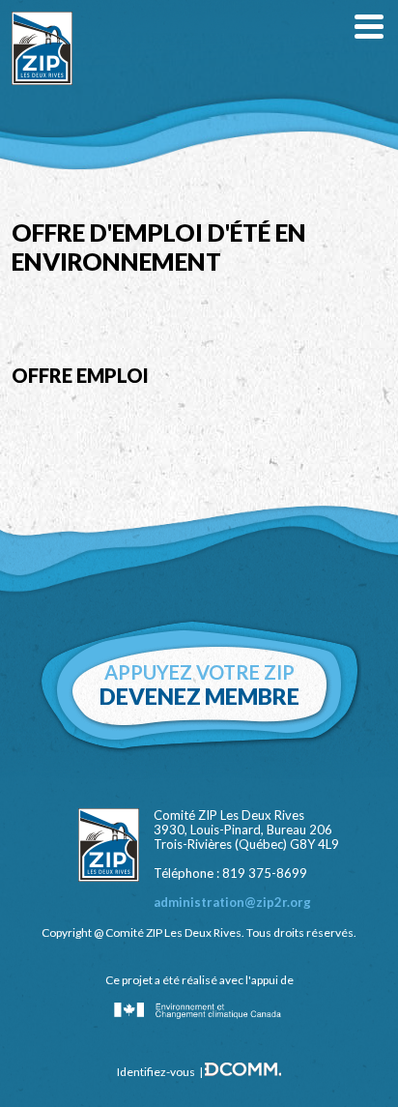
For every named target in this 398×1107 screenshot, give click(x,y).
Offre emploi (80, 375)
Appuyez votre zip (199, 685)
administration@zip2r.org (232, 902)
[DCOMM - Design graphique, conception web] (243, 1072)
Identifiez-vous (156, 1071)
